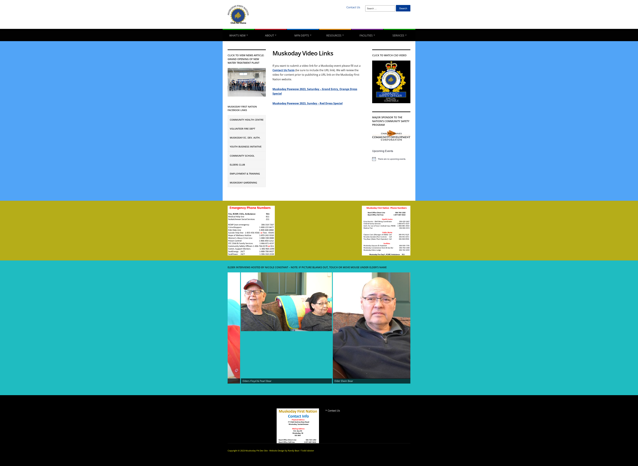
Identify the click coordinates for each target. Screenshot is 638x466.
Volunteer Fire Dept (242, 128)
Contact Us (353, 7)
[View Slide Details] (236, 301)
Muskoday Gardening (243, 182)
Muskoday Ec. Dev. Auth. (245, 137)
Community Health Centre (247, 119)
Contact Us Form (283, 70)
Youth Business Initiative (246, 146)
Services (398, 35)
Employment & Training (245, 173)
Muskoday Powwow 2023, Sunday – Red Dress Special (307, 103)
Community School (242, 155)
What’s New (237, 35)
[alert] (391, 159)
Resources (333, 35)
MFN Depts (301, 35)
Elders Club (237, 164)
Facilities (366, 35)
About (269, 35)
